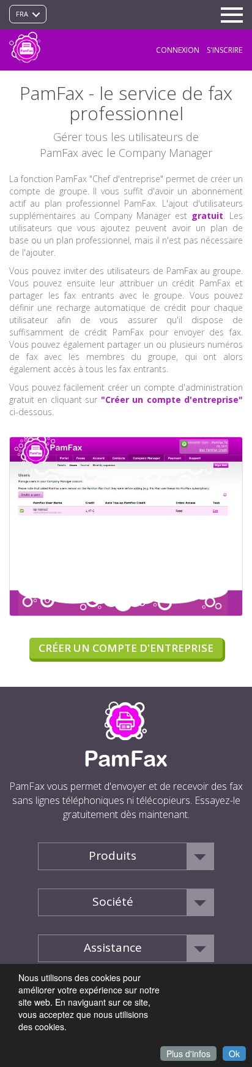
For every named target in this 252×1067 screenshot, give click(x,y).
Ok (234, 1053)
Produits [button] (112, 855)
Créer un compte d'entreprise (126, 648)
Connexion (177, 50)
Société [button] (112, 901)
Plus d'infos (188, 1053)
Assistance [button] (113, 947)
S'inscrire (224, 50)
